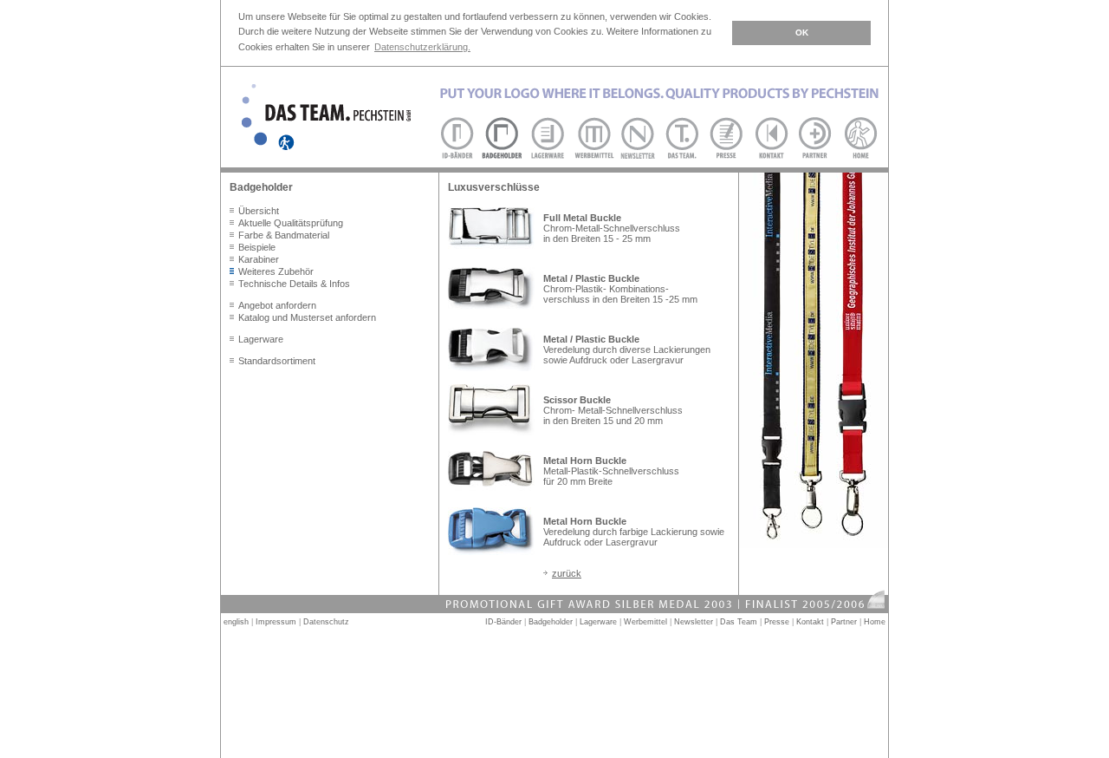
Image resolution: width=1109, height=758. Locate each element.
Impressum (276, 622)
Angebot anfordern (277, 305)
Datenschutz (326, 622)
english (236, 622)
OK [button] (801, 32)
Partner (844, 622)
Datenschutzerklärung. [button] (422, 47)
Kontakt (810, 622)
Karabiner (258, 259)
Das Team (738, 622)
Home (874, 622)
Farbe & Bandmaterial (283, 235)
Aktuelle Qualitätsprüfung (290, 223)
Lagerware (260, 339)
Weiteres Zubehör (276, 271)
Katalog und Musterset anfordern (307, 317)
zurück (566, 573)
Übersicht (258, 211)
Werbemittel (645, 622)
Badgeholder (551, 622)
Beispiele (257, 247)
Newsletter (693, 622)
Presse (776, 622)
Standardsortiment (276, 361)
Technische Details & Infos (294, 283)
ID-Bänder (503, 622)
